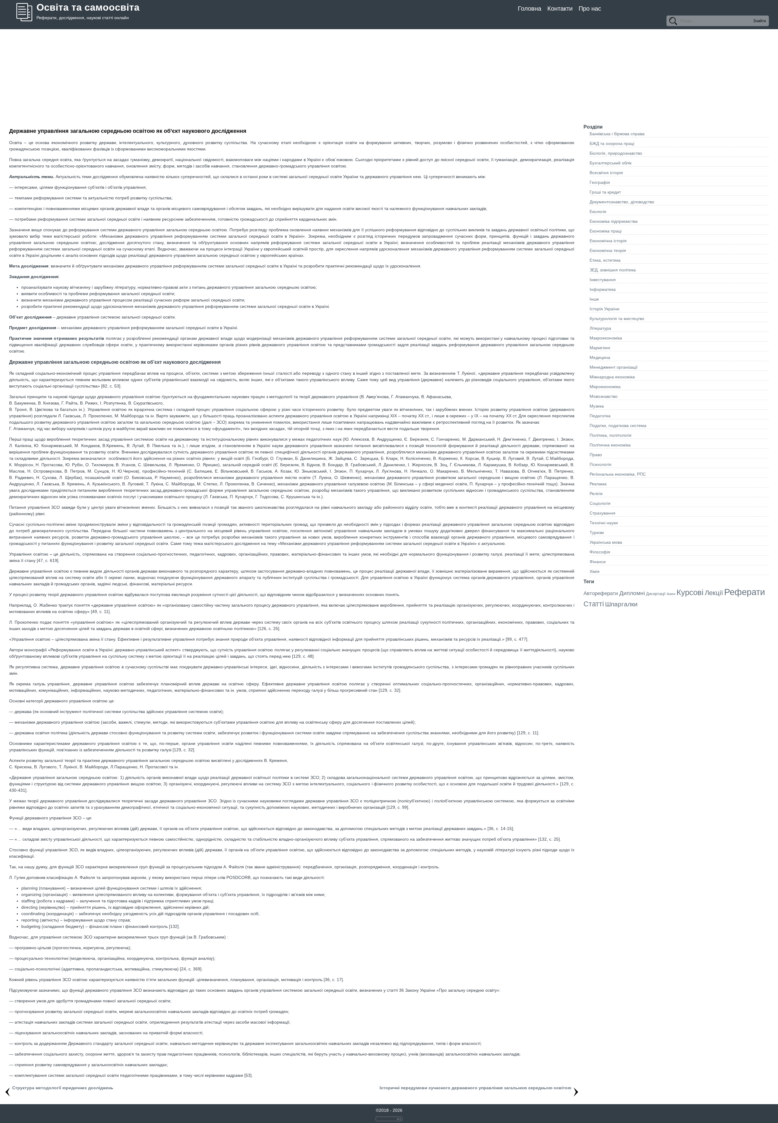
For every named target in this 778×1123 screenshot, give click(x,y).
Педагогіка (600, 415)
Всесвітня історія (606, 172)
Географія (600, 182)
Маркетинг (600, 347)
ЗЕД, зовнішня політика (613, 269)
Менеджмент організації (614, 367)
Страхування (602, 513)
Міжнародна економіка (612, 376)
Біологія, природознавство (616, 153)
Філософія (600, 551)
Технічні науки (604, 522)
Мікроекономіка (605, 386)
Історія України (604, 308)
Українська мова (606, 542)
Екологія (598, 211)
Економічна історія (608, 240)
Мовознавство (604, 396)
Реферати (744, 592)
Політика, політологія (611, 435)
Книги (671, 594)
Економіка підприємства (614, 221)
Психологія (600, 464)
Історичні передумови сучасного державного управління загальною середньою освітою (475, 1087)
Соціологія (600, 503)
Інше (594, 299)
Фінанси (598, 561)
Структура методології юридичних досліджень (62, 1087)
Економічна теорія (608, 250)
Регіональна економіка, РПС (618, 474)
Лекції (714, 593)
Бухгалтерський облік (611, 162)
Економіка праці (605, 231)
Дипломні (632, 593)
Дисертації (656, 593)
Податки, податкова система (618, 425)
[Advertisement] (389, 74)
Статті (594, 604)
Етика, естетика (605, 260)
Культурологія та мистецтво (617, 318)
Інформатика (603, 289)
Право (596, 454)
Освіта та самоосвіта (87, 7)
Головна (529, 8)
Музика (597, 406)
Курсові (690, 592)
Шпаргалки (621, 604)
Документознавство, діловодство (622, 201)
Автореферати (601, 593)
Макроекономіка (606, 338)
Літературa (600, 328)
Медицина (600, 357)
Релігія (596, 493)
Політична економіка (610, 445)
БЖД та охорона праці (612, 143)
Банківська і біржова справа (617, 133)
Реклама (598, 483)
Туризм (597, 532)
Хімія (595, 571)
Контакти (560, 8)
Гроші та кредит (605, 192)
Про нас (590, 8)
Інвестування (603, 279)
